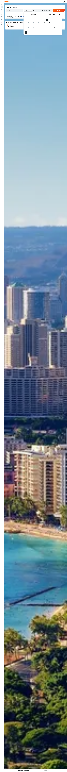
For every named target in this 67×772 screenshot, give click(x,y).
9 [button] (49, 22)
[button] (2, 1)
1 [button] (38, 19)
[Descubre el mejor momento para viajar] (1, 16)
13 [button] (33, 24)
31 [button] (25, 32)
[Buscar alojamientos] (1, 7)
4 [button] (28, 22)
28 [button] (35, 29)
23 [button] (40, 27)
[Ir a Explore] (1, 12)
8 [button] (38, 22)
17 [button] (25, 27)
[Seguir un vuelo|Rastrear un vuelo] (1, 14)
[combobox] (15, 10)
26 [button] (30, 29)
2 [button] (49, 19)
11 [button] (28, 24)
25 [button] (28, 29)
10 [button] (25, 24)
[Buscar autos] (1, 9)
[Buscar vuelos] (1, 5)
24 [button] (25, 29)
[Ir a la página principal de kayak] (7, 1)
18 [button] (28, 27)
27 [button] (33, 29)
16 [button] (49, 24)
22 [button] (38, 27)
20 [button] (33, 27)
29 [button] (38, 29)
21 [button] (44, 27)
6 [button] (33, 22)
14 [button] (44, 24)
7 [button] (44, 22)
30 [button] (40, 29)
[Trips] (1, 19)
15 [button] (38, 24)
